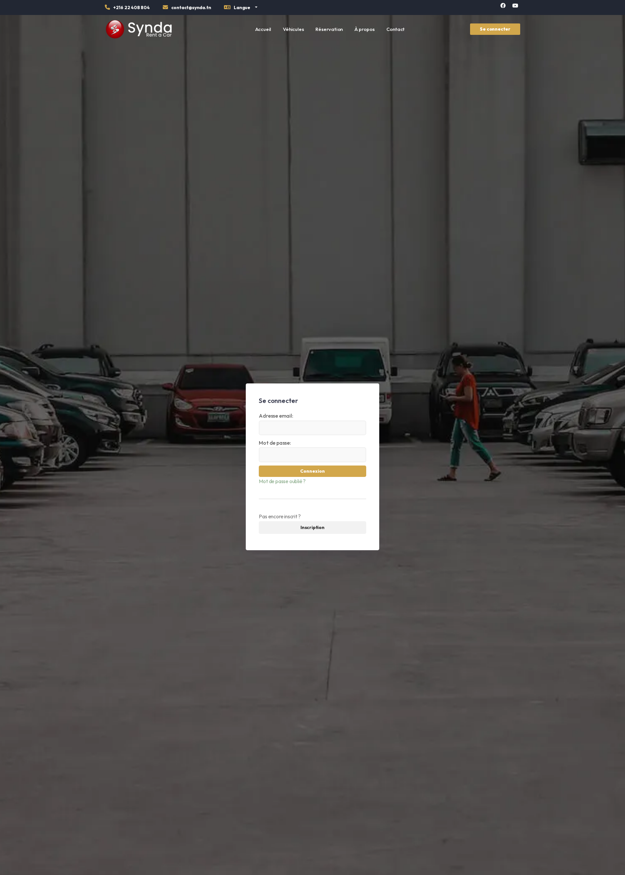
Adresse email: (276, 415)
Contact (395, 29)
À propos (364, 29)
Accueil (263, 29)
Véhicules (293, 29)
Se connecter (495, 29)
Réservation (329, 29)
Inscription (312, 527)
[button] (240, 8)
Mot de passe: (275, 442)
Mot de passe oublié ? (282, 481)
